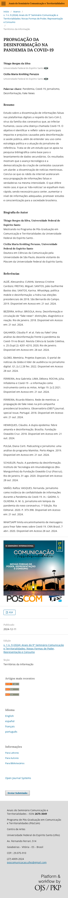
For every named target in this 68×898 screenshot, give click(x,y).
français (10, 726)
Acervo (16, 11)
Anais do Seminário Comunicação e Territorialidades (37, 3)
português (11, 731)
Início (6, 11)
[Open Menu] (3, 3)
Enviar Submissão (17, 793)
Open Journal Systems (18, 778)
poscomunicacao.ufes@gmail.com (27, 862)
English (9, 716)
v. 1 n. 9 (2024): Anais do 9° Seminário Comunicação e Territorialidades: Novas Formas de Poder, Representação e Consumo (33, 18)
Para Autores (12, 758)
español (9, 721)
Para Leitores (12, 752)
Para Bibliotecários (14, 763)
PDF (10, 612)
